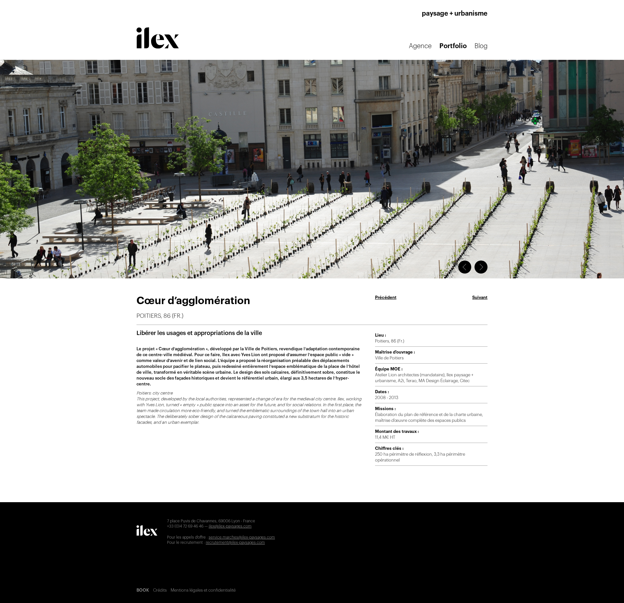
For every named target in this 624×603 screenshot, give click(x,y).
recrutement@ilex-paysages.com (235, 542)
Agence (420, 46)
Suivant (480, 297)
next (481, 267)
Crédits (160, 590)
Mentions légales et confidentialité (203, 590)
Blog (481, 46)
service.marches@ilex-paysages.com (242, 537)
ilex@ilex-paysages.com (230, 526)
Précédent (385, 297)
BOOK (142, 590)
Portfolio (453, 46)
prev (464, 267)
